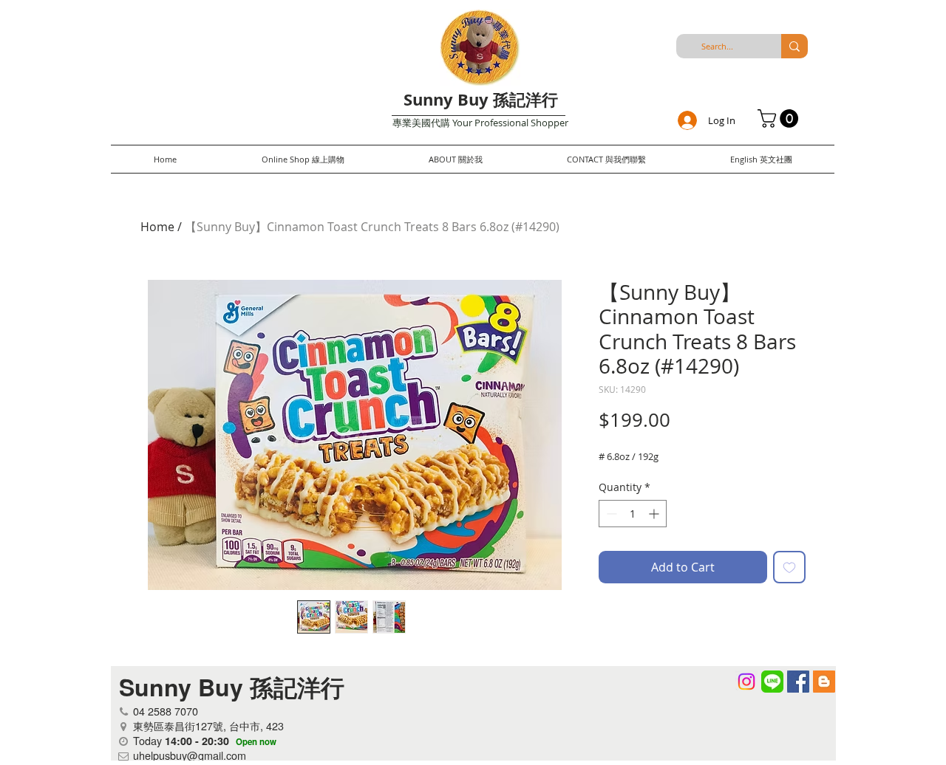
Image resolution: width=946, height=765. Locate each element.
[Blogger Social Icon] (824, 681)
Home (157, 227)
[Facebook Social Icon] (798, 681)
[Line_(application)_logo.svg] (772, 681)
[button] (780, 118)
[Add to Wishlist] (789, 567)
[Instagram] (746, 681)
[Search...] (794, 46)
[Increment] (655, 513)
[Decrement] (610, 513)
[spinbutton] (632, 513)
